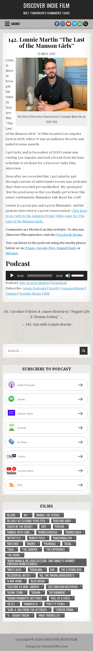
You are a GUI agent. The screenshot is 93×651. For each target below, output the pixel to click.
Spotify (54, 288)
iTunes (30, 248)
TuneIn (11, 293)
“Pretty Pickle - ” (57, 604)
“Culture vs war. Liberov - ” (24, 587)
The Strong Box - (72, 569)
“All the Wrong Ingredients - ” (58, 575)
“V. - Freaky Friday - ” (19, 615)
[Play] (12, 275)
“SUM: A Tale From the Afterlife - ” (28, 609)
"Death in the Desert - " (21, 526)
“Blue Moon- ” (38, 581)
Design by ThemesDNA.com (46, 646)
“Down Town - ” (16, 592)
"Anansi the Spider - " (49, 515)
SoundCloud (66, 248)
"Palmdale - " (51, 543)
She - (53, 569)
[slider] (78, 275)
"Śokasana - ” (37, 569)
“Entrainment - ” (59, 592)
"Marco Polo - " (38, 538)
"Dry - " (45, 526)
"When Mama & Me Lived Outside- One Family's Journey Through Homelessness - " (40, 562)
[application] (47, 275)
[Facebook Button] (57, 23)
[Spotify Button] (80, 23)
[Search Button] (85, 23)
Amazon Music (73, 288)
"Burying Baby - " (63, 521)
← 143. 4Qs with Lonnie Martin (46, 324)
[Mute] (67, 275)
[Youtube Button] (68, 23)
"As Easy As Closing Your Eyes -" (27, 521)
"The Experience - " (56, 549)
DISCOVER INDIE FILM (46, 5)
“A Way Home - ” (16, 581)
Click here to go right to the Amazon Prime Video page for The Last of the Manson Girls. (46, 216)
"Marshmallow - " (63, 538)
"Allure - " (12, 515)
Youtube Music (30, 293)
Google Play (46, 248)
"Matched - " (14, 543)
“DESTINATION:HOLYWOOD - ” (64, 587)
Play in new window (34, 283)
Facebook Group (69, 235)
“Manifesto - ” (32, 604)
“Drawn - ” (37, 592)
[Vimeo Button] (74, 23)
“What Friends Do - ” (50, 615)
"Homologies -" (74, 532)
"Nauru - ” (32, 543)
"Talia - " (11, 549)
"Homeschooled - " (49, 532)
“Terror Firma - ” (66, 609)
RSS (47, 293)
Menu (15, 24)
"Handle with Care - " (19, 532)
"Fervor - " (60, 526)
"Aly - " (27, 515)
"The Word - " (14, 555)
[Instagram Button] (62, 23)
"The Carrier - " (31, 549)
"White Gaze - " (15, 569)
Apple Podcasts (34, 288)
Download (59, 283)
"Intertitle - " (15, 538)
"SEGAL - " (69, 543)
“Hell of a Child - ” (61, 598)
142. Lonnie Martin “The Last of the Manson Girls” (46, 42)
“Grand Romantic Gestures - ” (26, 598)
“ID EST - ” (12, 604)
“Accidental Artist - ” (20, 575)
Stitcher (12, 253)
